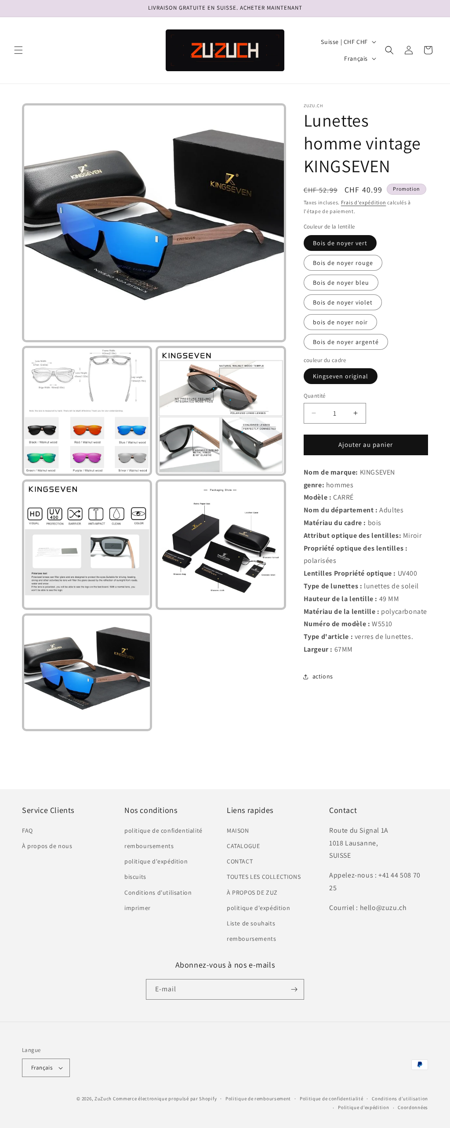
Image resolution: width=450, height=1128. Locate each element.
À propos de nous (47, 846)
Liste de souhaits (251, 923)
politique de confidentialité (163, 830)
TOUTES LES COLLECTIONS (264, 877)
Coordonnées (413, 1107)
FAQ (27, 830)
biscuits (135, 877)
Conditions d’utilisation (400, 1098)
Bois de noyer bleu (341, 283)
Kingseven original (340, 376)
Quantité (315, 395)
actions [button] (322, 676)
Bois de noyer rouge (343, 263)
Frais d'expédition (363, 202)
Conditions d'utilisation (158, 892)
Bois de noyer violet (343, 302)
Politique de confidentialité (331, 1098)
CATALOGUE (243, 846)
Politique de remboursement (258, 1098)
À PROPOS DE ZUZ (252, 892)
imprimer (137, 908)
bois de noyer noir (340, 322)
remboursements (149, 846)
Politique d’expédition (363, 1107)
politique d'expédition (156, 861)
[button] (18, 50)
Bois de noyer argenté (346, 342)
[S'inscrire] (294, 989)
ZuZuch (103, 1098)
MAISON (238, 830)
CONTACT (240, 861)
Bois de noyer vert (340, 243)
